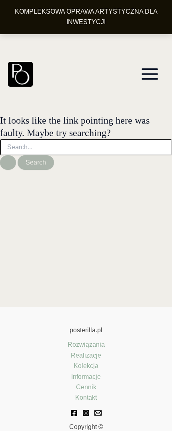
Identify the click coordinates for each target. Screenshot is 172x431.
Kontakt (86, 397)
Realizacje (86, 355)
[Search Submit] (8, 162)
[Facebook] (74, 413)
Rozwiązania (86, 344)
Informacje (86, 376)
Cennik (86, 387)
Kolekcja (86, 365)
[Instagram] (86, 413)
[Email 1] (98, 413)
